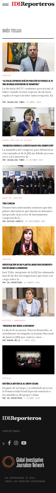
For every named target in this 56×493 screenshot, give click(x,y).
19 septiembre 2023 (35, 221)
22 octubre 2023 (34, 160)
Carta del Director (12, 198)
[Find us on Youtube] (23, 443)
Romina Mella (13, 340)
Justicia (6, 75)
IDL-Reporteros (14, 282)
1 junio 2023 (28, 340)
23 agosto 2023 (32, 282)
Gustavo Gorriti (15, 221)
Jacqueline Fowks (16, 102)
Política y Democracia (13, 320)
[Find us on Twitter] (3, 443)
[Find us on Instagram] (16, 443)
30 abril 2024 (33, 102)
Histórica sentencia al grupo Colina (20, 383)
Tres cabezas (8, 203)
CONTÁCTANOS (11, 431)
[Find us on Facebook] (9, 443)
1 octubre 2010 (32, 398)
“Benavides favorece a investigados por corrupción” (28, 145)
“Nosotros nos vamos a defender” (18, 325)
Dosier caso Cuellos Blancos (17, 140)
